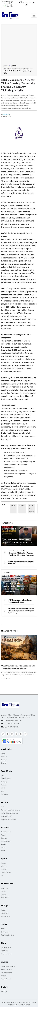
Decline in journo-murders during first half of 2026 (21, 563)
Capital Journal (6, 832)
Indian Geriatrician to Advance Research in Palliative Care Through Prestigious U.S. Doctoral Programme (21, 553)
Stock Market (5, 841)
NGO (2, 929)
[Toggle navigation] (34, 16)
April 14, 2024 (7, 116)
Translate (9, 6)
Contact (3, 760)
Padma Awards (6, 979)
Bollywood (4, 888)
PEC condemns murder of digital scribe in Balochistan (17, 541)
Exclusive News (6, 954)
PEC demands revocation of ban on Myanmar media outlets (20, 601)
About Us (4, 757)
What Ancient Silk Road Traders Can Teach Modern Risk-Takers (18, 667)
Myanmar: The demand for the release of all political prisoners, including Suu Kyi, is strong (21, 611)
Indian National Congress (9, 813)
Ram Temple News (7, 935)
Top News (6, 572)
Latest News (8, 523)
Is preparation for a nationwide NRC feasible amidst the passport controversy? (15, 587)
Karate (3, 863)
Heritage (4, 991)
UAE (2, 791)
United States (5, 779)
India (2, 775)
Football (3, 869)
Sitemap (4, 763)
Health (3, 910)
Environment (5, 932)
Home (5, 66)
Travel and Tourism (31, 509)
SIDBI (3, 850)
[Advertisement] (19, 45)
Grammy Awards (6, 972)
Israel (3, 788)
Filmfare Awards (6, 969)
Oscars (3, 976)
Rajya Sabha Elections (8, 819)
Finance (3, 835)
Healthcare (5, 913)
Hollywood (4, 897)
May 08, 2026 (6, 678)
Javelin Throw (6, 872)
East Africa (4, 794)
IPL (2, 875)
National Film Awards (8, 966)
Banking (4, 838)
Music (3, 891)
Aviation (3, 844)
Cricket (3, 866)
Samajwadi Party (6, 816)
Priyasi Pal (6, 114)
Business (14, 66)
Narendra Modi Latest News (10, 810)
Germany (4, 782)
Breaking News (6, 947)
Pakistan (4, 785)
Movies (3, 894)
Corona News (5, 916)
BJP (2, 807)
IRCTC (13, 506)
